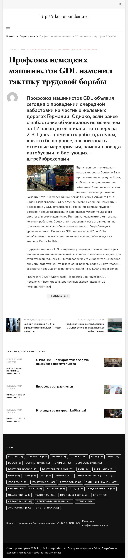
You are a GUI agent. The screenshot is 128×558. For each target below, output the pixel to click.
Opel (14, 475)
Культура (56, 488)
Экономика (91, 49)
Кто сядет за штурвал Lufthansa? (61, 410)
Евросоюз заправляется (54, 386)
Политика (12, 371)
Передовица (14, 368)
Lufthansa (104, 469)
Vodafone (17, 482)
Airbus (59, 456)
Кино (35, 488)
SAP (46, 475)
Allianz (78, 456)
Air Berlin (37, 456)
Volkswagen (43, 482)
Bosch (14, 462)
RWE (30, 475)
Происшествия (72, 49)
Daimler (63, 462)
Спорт (100, 495)
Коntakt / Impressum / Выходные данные (30, 523)
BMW (113, 456)
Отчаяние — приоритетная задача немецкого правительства (62, 362)
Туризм (85, 501)
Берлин (16, 488)
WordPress (55, 552)
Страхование (20, 501)
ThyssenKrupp (88, 475)
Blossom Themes (16, 552)
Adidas (15, 456)
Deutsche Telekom (58, 469)
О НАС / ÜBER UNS (68, 523)
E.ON (83, 469)
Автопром (70, 482)
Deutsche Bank (89, 462)
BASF (97, 456)
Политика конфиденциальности (95, 523)
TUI (111, 475)
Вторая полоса (36, 49)
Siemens (63, 475)
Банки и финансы (102, 482)
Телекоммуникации (54, 501)
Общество (54, 49)
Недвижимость (101, 488)
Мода (76, 488)
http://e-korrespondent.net (64, 16)
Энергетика (47, 507)
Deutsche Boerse (22, 469)
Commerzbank (38, 462)
